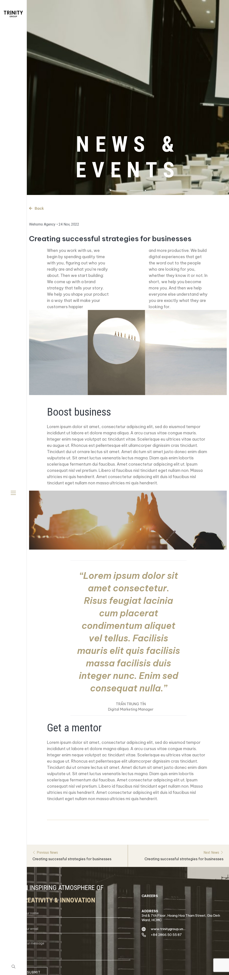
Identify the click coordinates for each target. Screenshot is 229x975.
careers (150, 896)
